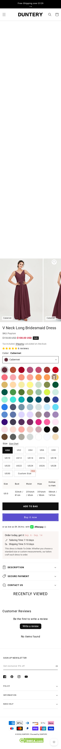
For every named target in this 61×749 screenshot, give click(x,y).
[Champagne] (55, 437)
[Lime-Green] (47, 392)
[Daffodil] (21, 385)
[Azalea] (47, 422)
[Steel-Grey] (13, 437)
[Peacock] (30, 400)
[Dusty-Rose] (30, 429)
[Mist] (38, 407)
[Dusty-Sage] (38, 385)
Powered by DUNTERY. (38, 734)
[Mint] (55, 392)
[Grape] (21, 422)
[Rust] (47, 370)
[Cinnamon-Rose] (38, 370)
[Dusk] (38, 415)
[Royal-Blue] (55, 400)
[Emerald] (4, 392)
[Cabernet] (4, 370)
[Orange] (38, 377)
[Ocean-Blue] (4, 407)
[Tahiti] (55, 415)
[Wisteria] (47, 415)
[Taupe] (21, 437)
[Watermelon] (4, 377)
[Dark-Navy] (47, 400)
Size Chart (13, 443)
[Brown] (4, 437)
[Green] (13, 392)
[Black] (47, 429)
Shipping (20, 344)
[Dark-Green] (55, 385)
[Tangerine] (47, 377)
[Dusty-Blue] (30, 407)
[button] (31, 6)
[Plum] (13, 422)
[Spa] (13, 400)
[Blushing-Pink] (4, 429)
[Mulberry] (30, 370)
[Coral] (21, 429)
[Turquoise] (4, 400)
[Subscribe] (56, 666)
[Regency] (4, 422)
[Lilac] (30, 415)
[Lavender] (21, 415)
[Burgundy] (21, 370)
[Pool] (55, 407)
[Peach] (13, 385)
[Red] (55, 370)
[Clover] (30, 392)
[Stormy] (13, 407)
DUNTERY (25, 734)
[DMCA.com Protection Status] (31, 741)
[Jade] (21, 400)
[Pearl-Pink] (13, 429)
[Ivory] (38, 437)
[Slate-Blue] (21, 407)
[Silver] (30, 437)
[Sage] (38, 392)
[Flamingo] (13, 377)
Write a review (31, 626)
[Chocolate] (55, 429)
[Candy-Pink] (55, 422)
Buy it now (30, 517)
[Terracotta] (13, 370)
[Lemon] (30, 385)
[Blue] (4, 415)
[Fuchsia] (38, 422)
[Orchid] (30, 422)
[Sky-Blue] (47, 407)
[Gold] (4, 385)
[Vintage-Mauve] (38, 429)
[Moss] (21, 392)
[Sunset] (30, 377)
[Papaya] (21, 377)
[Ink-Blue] (38, 400)
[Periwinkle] (13, 415)
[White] (47, 437)
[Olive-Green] (47, 385)
